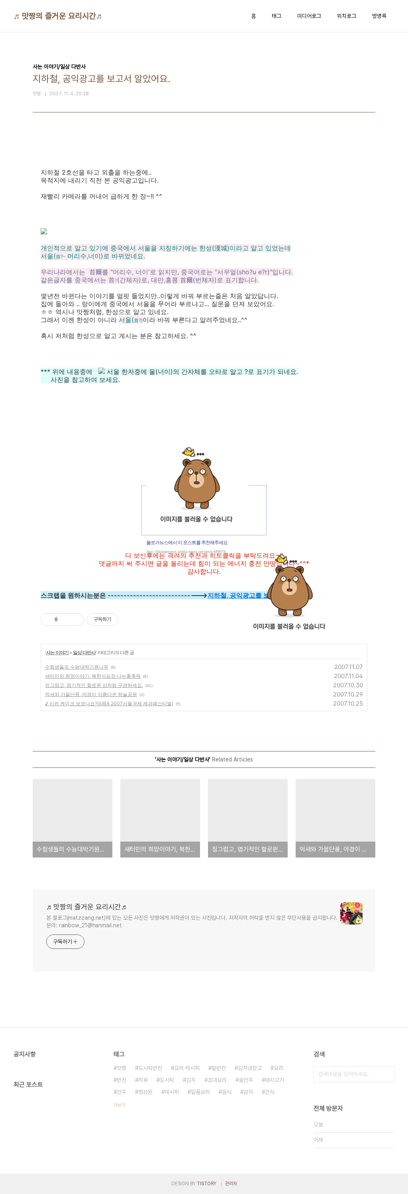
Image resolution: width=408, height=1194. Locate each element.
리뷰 (143, 1080)
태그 (276, 16)
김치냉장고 (250, 1068)
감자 (248, 1092)
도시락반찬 (150, 1068)
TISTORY (206, 1183)
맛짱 (121, 1068)
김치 (191, 1080)
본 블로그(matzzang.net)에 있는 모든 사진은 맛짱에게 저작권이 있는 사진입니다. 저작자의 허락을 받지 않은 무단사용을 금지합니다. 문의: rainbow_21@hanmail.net (191, 921)
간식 (270, 1092)
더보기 (120, 1105)
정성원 (145, 1092)
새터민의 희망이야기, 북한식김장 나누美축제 (93, 676)
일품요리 (200, 1092)
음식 (226, 1092)
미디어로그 (309, 16)
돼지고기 (274, 1080)
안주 (121, 1092)
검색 (386, 1074)
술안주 (246, 1080)
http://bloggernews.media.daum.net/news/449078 (186, 551)
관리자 (231, 1183)
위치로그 (346, 16)
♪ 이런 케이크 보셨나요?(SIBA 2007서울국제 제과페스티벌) (109, 703)
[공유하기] (65, 620)
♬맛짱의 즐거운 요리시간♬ (59, 16)
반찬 (121, 1080)
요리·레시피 (187, 1068)
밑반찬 (219, 1068)
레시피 (172, 1092)
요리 (278, 1068)
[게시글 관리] (75, 620)
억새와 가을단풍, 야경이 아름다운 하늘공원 (91, 694)
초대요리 (217, 1080)
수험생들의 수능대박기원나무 (76, 667)
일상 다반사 (84, 652)
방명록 (379, 16)
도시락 (167, 1080)
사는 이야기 (57, 652)
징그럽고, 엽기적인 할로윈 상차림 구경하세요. (94, 685)
